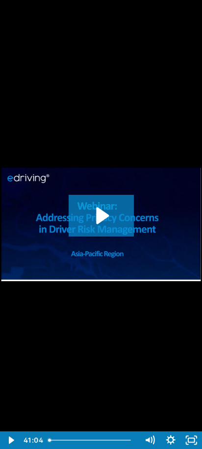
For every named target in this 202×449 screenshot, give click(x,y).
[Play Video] (10, 440)
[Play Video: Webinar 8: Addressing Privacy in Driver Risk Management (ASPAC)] (101, 216)
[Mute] (149, 440)
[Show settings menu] (170, 440)
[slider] (92, 440)
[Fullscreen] (191, 440)
